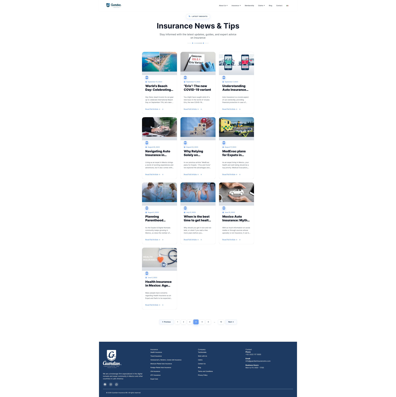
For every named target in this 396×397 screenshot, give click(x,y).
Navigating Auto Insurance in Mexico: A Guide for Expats (157, 153)
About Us (222, 5)
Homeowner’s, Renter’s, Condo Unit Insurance (165, 360)
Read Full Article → (152, 109)
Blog (270, 5)
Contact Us (202, 364)
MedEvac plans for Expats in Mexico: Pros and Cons (235, 153)
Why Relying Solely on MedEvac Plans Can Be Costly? (195, 153)
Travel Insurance (156, 356)
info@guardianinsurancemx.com (258, 361)
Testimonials (202, 352)
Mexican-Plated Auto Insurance (161, 364)
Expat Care (154, 379)
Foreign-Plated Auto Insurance (160, 367)
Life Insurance (155, 371)
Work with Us (202, 356)
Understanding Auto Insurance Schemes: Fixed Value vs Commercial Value (236, 87)
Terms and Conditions (205, 371)
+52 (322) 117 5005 (253, 354)
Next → (231, 322)
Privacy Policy (202, 375)
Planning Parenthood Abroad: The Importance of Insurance (156, 218)
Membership (249, 5)
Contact (279, 5)
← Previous (166, 322)
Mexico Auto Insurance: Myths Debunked (235, 218)
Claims (260, 5)
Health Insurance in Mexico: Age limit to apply (158, 283)
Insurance (235, 5)
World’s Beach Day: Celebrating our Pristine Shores (158, 87)
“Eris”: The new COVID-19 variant (197, 87)
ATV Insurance (155, 375)
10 (221, 322)
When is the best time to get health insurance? (197, 218)
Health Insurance (156, 352)
